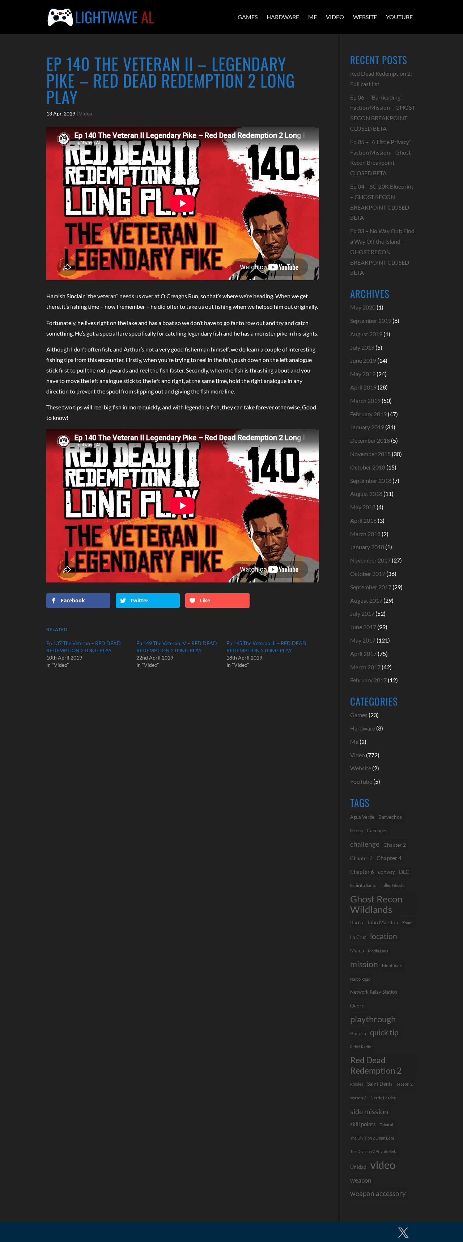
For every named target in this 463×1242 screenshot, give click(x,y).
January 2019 (367, 427)
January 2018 (367, 546)
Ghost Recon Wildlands (376, 904)
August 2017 (366, 600)
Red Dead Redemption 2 (376, 1065)
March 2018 (365, 533)
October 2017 (367, 573)
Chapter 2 (394, 845)
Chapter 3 (361, 858)
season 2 (404, 1084)
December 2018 (370, 440)
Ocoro (357, 1005)
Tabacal (386, 1124)
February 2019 (368, 414)
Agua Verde (362, 817)
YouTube (399, 16)
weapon (360, 1180)
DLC (404, 872)
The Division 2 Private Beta (374, 1151)
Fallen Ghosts (392, 885)
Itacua (356, 922)
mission (364, 964)
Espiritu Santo (363, 885)
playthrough (373, 1019)
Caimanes (377, 830)
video (382, 1165)
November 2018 (370, 453)
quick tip (384, 1032)
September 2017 (370, 587)
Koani (407, 922)
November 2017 (370, 560)
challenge (364, 844)
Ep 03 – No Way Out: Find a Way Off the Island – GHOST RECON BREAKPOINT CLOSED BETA (382, 251)
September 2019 (370, 320)
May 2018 (362, 507)
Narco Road (360, 979)
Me (312, 16)
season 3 (358, 1097)
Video (335, 16)
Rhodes (356, 1084)
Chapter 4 (389, 858)
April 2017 (363, 653)
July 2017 (362, 613)
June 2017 (363, 626)
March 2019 (365, 400)
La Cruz (358, 937)
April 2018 (363, 520)
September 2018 (370, 480)
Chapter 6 (362, 871)
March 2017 (365, 667)
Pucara (358, 1033)
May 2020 (362, 307)
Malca (357, 950)
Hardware (283, 16)
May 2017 (362, 640)
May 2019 (362, 373)
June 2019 (363, 360)
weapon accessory (378, 1193)
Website (365, 16)
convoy (386, 871)
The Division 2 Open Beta (372, 1138)
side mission (369, 1111)
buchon (356, 830)
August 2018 (366, 493)
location (383, 935)
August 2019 (366, 334)
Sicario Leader (382, 1097)
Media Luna (378, 950)
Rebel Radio (360, 1046)
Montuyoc (392, 965)
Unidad (358, 1167)
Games (248, 16)
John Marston (382, 922)
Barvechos (390, 817)
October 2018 (367, 467)
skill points (363, 1124)
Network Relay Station (373, 992)
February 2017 (368, 680)
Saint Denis (379, 1084)
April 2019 (363, 387)
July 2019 (362, 347)
